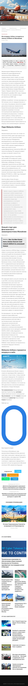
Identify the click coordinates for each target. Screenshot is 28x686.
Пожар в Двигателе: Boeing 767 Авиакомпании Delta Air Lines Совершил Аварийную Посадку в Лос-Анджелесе (20, 585)
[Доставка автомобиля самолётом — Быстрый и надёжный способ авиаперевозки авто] (6, 657)
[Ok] (18, 678)
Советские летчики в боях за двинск (18, 645)
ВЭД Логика (20, 62)
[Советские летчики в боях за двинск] (6, 647)
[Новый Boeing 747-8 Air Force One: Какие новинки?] (20, 597)
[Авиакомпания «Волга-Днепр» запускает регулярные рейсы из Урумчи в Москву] (7, 597)
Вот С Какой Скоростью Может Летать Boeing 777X (19, 622)
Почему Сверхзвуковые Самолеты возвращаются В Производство (14, 525)
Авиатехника (12, 28)
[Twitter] (9, 678)
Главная (4, 28)
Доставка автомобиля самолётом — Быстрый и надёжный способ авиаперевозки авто (19, 657)
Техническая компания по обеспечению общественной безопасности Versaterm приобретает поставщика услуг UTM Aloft (13, 563)
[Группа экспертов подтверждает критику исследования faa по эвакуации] (6, 666)
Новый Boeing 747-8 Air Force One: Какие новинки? (20, 605)
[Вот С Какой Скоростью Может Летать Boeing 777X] (6, 623)
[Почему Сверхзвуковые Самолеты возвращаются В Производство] (14, 513)
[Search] (26, 23)
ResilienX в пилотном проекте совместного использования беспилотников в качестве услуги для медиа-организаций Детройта (18, 635)
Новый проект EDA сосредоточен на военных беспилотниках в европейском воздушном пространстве (7, 584)
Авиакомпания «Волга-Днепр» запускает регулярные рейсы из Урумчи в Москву (7, 607)
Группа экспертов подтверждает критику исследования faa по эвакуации (19, 666)
